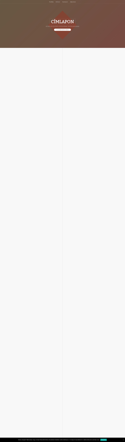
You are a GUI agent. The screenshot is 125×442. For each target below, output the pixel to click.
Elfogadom (103, 439)
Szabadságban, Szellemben (38, 87)
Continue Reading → (29, 107)
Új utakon (29, 204)
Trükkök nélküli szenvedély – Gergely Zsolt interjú (42, 378)
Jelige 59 (43, 262)
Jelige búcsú (73, 2)
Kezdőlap (51, 2)
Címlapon (39, 90)
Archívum (58, 2)
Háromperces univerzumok (38, 259)
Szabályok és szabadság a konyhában (37, 144)
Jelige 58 (43, 326)
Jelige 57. (43, 383)
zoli (26, 90)
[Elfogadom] (123, 440)
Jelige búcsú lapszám (48, 90)
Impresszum (65, 2)
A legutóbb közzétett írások (62, 29)
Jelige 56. (46, 414)
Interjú (42, 90)
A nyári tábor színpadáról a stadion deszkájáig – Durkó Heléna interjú (40, 320)
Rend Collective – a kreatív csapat (41, 412)
